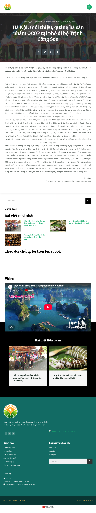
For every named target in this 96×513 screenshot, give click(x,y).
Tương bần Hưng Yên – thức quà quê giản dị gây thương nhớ (34, 237)
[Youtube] (9, 433)
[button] (38, 52)
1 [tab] (47, 388)
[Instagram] (13, 433)
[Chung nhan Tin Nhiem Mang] (62, 431)
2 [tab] (49, 388)
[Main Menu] (89, 7)
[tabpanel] (28, 366)
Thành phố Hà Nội (53, 22)
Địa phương (25, 22)
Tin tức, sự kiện (68, 22)
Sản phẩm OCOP (38, 22)
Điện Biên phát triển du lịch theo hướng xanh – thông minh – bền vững (34, 223)
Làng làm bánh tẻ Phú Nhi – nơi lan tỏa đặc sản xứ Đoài (79, 222)
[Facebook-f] (6, 433)
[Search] (88, 201)
